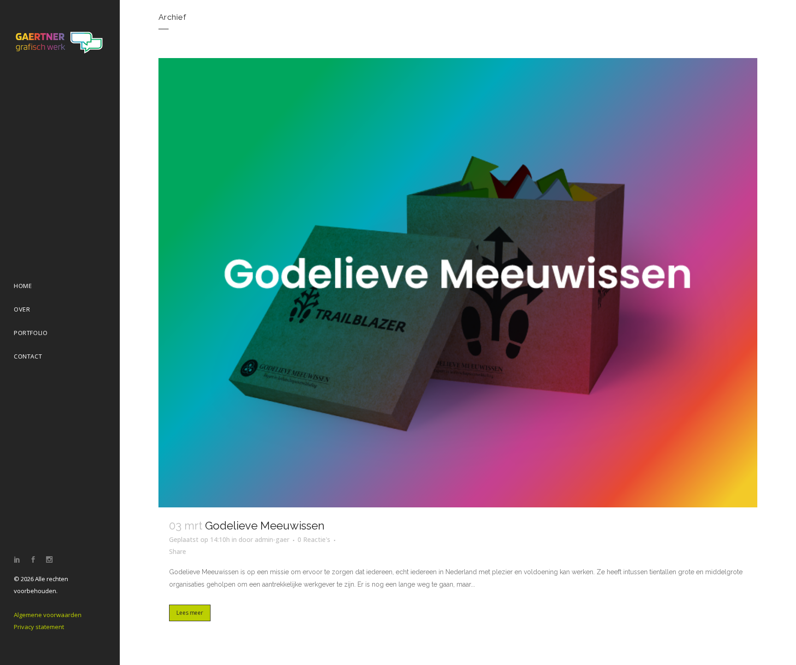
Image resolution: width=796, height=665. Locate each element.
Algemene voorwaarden (48, 615)
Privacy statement (39, 627)
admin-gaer (272, 539)
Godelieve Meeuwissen (264, 525)
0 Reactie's (314, 539)
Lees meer (189, 613)
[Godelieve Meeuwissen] (457, 282)
